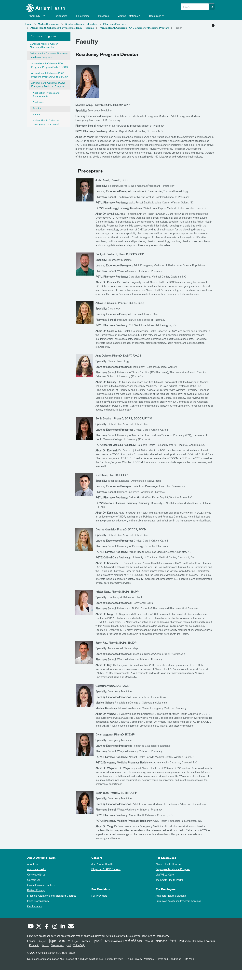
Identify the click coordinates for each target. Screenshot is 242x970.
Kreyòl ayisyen (113, 941)
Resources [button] (155, 16)
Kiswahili (34, 945)
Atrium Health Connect (168, 864)
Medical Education (48, 24)
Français (85, 941)
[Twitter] (38, 927)
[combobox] (195, 6)
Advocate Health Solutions (171, 896)
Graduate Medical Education (81, 24)
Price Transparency (38, 901)
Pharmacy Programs (114, 24)
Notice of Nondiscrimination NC (45, 959)
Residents (38, 102)
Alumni (36, 115)
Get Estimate (34, 906)
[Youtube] (30, 927)
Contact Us (33, 880)
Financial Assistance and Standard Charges (51, 896)
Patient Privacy (36, 890)
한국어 (149, 941)
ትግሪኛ (45, 945)
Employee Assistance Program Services (178, 901)
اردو (68, 945)
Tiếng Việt (79, 945)
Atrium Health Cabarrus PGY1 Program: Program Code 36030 (49, 75)
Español (31, 941)
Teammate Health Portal (169, 880)
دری (75, 941)
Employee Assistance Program (173, 869)
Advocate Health (36, 869)
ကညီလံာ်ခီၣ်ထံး (133, 941)
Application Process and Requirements (46, 95)
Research (103, 16)
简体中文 (65, 941)
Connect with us (36, 875)
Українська (57, 945)
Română (198, 941)
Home (28, 24)
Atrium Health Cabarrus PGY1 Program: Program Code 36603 (49, 65)
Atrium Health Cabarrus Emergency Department (46, 122)
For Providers (99, 896)
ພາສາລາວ (161, 941)
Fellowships (82, 16)
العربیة (42, 941)
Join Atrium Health (101, 864)
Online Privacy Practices (41, 885)
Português (184, 941)
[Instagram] (54, 927)
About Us (32, 864)
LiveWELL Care (165, 875)
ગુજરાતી (97, 941)
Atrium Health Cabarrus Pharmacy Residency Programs (62, 28)
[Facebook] (46, 927)
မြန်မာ (52, 941)
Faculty (37, 108)
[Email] (70, 927)
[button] (212, 6)
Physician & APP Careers (106, 869)
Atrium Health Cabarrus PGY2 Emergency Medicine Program (134, 28)
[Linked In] (62, 927)
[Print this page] (213, 24)
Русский (210, 941)
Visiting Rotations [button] (127, 16)
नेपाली (173, 941)
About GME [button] (35, 16)
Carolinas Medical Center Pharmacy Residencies (44, 46)
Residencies (60, 16)
